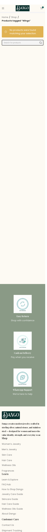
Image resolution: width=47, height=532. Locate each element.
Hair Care (7, 460)
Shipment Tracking (12, 530)
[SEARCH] (40, 42)
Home (5, 17)
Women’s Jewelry (11, 443)
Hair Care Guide (10, 503)
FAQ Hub (6, 484)
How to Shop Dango (12, 489)
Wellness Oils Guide (12, 508)
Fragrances (8, 470)
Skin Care (7, 454)
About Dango (9, 513)
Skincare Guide (10, 499)
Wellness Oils (9, 465)
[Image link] (11, 415)
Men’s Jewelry (9, 449)
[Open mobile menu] (3, 8)
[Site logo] (23, 8)
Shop (14, 17)
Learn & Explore (10, 479)
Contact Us (8, 525)
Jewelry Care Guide (12, 494)
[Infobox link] (22, 308)
